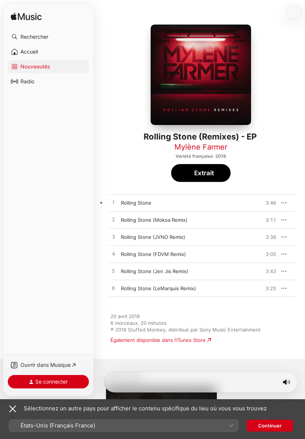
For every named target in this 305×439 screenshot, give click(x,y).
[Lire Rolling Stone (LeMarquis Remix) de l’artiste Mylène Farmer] (113, 288)
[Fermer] (12, 409)
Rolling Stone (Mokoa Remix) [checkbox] (154, 220)
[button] (48, 37)
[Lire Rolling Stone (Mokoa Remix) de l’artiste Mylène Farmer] (113, 220)
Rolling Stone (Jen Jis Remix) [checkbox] (154, 271)
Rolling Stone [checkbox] (136, 203)
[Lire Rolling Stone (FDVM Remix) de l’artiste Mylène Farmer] (113, 254)
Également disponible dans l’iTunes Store (158, 340)
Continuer (270, 426)
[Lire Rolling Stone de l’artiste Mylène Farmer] (113, 202)
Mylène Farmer (200, 146)
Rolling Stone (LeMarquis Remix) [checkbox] (158, 288)
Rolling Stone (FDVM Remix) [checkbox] (153, 254)
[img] (26, 17)
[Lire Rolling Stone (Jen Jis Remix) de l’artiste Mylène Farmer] (113, 271)
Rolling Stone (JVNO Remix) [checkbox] (153, 237)
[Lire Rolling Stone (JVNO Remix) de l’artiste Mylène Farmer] (113, 237)
